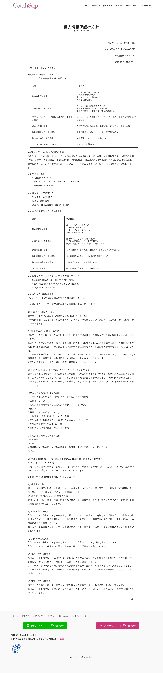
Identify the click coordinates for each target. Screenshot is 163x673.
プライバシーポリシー (82, 616)
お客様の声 (38, 616)
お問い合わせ (63, 616)
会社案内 (50, 616)
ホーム (15, 616)
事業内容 (26, 616)
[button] (45, 625)
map (62, 638)
